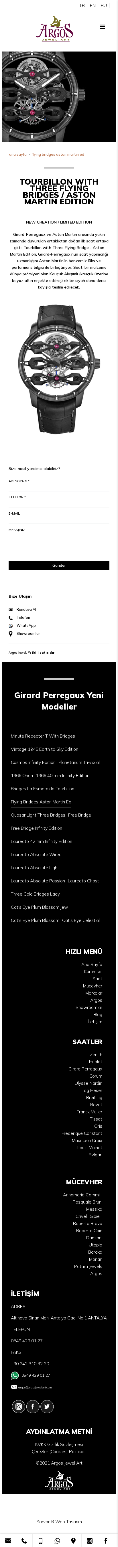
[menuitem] (43, 736)
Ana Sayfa (91, 964)
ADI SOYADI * (19, 481)
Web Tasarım (68, 1521)
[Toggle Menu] (102, 27)
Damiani (94, 1237)
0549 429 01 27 (35, 1375)
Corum (95, 1076)
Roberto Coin (89, 1230)
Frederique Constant (82, 1133)
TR (82, 5)
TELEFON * (17, 497)
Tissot (96, 1119)
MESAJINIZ (17, 530)
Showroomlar (28, 633)
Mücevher (92, 986)
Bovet (96, 1104)
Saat (97, 978)
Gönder (59, 565)
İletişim (95, 1021)
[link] (8, 1540)
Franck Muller (89, 1112)
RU (104, 5)
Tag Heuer (92, 1090)
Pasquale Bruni (87, 1202)
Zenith (96, 1054)
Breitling (94, 1097)
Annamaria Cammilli (82, 1195)
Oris (98, 1126)
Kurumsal (93, 971)
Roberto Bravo (87, 1223)
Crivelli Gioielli (89, 1216)
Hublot (95, 1061)
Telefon (23, 617)
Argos (96, 1000)
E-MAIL (14, 513)
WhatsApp (26, 625)
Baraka (95, 1252)
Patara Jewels (88, 1266)
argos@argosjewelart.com (35, 1387)
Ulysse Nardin (88, 1083)
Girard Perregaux (85, 1069)
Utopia (95, 1245)
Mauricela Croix (87, 1140)
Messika (94, 1209)
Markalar (93, 993)
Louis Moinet (89, 1147)
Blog (97, 1014)
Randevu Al (26, 609)
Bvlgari (95, 1154)
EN (93, 5)
